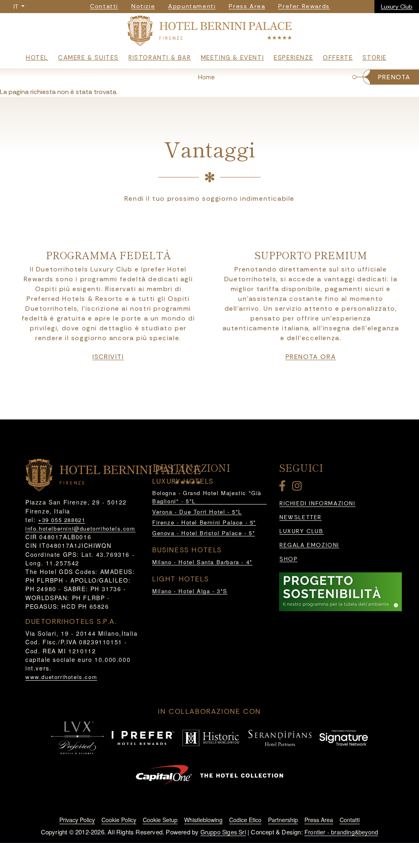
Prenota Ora (311, 357)
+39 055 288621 (61, 520)
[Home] (209, 32)
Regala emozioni (309, 545)
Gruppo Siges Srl (223, 832)
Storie (375, 58)
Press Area (318, 820)
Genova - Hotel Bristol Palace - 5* (203, 533)
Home (206, 77)
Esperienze (293, 58)
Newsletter (300, 517)
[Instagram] (298, 487)
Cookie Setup (160, 820)
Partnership (283, 820)
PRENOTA (394, 77)
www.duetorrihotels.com (61, 677)
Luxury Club (396, 6)
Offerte (338, 58)
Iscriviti (108, 357)
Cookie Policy (118, 820)
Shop (288, 559)
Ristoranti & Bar (159, 58)
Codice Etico (245, 820)
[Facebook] (284, 487)
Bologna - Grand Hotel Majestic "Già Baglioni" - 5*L (206, 497)
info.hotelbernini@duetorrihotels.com (80, 528)
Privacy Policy (77, 820)
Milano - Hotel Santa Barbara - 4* (202, 562)
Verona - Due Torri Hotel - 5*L (197, 512)
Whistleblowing (203, 820)
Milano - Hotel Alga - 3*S (190, 591)
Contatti (350, 820)
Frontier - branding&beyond (341, 832)
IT (17, 6)
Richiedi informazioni (317, 503)
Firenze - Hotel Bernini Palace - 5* (204, 522)
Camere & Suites (88, 58)
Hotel (37, 58)
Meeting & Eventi (232, 58)
